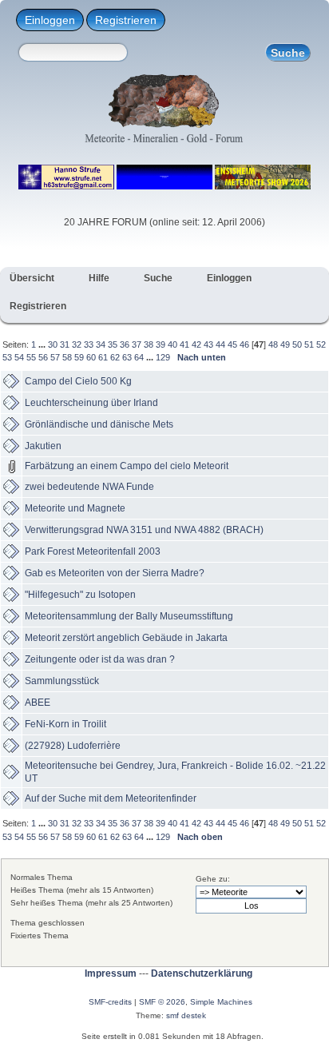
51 (309, 344)
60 (91, 357)
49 (285, 344)
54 (19, 357)
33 (88, 344)
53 (7, 357)
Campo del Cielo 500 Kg (78, 381)
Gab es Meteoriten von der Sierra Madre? (114, 573)
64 (139, 357)
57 (55, 357)
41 (184, 344)
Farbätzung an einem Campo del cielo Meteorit (126, 466)
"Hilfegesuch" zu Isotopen (80, 594)
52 (321, 344)
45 (232, 344)
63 (127, 357)
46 (244, 344)
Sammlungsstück (62, 681)
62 (115, 357)
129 (163, 357)
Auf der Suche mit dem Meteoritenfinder (110, 798)
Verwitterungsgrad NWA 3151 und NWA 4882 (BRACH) (144, 529)
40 (172, 344)
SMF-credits (110, 1001)
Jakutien (43, 446)
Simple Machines (221, 1001)
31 (64, 344)
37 (136, 344)
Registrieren (126, 20)
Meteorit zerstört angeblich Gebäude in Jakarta (126, 637)
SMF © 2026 (162, 1001)
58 (67, 357)
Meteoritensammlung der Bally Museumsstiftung (129, 616)
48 (273, 344)
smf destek (186, 1015)
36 (124, 344)
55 (31, 357)
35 (112, 344)
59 (79, 357)
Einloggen (50, 20)
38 (148, 344)
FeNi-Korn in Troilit (65, 724)
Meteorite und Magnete (75, 508)
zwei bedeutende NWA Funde (89, 486)
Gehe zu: (213, 878)
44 (220, 344)
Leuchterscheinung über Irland (91, 402)
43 (208, 344)
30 (52, 344)
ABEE (37, 702)
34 (100, 344)
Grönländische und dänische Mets (99, 424)
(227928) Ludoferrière (73, 745)
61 (103, 357)
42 (196, 344)
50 (297, 344)
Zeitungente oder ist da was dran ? (100, 659)
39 (160, 344)
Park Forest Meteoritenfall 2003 (93, 551)
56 (43, 357)
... (43, 344)
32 (76, 344)
